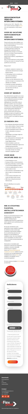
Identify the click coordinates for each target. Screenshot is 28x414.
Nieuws (11, 3)
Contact (16, 3)
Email (8, 295)
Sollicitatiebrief (10, 308)
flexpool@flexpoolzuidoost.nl (7, 390)
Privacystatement (5, 379)
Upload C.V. (9, 324)
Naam (8, 288)
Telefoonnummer (10, 301)
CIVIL (17, 254)
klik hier (20, 25)
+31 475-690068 (5, 392)
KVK (2, 381)
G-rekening (4, 382)
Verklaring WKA (5, 384)
